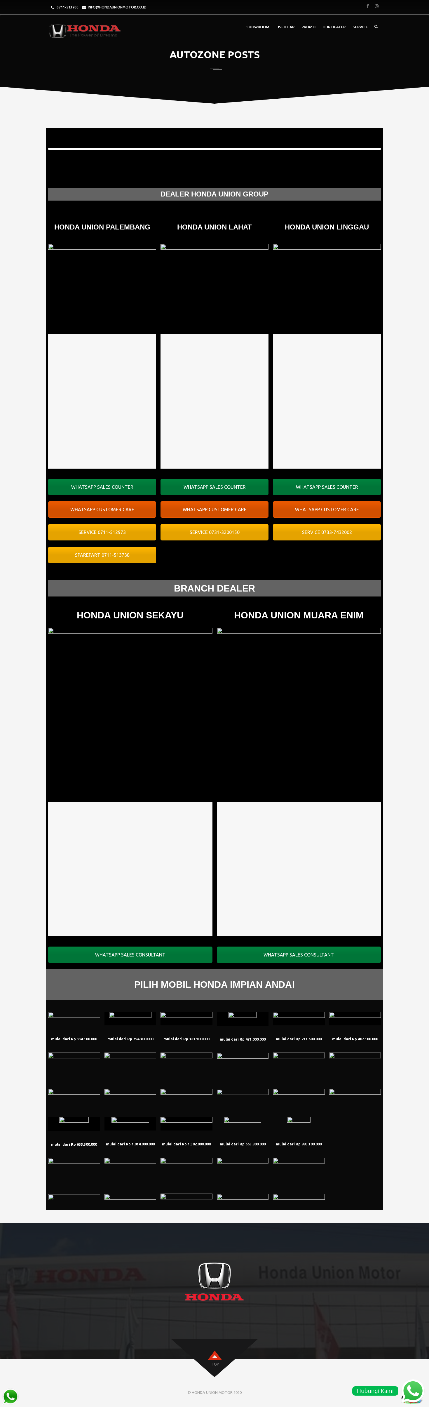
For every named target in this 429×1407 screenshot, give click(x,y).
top (215, 1364)
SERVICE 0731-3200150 (215, 532)
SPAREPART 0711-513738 (102, 555)
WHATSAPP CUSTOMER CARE (102, 509)
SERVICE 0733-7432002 (327, 532)
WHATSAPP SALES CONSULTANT (130, 954)
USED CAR (285, 27)
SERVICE (360, 27)
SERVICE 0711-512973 (102, 532)
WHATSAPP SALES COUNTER (102, 487)
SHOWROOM (257, 27)
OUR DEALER (334, 27)
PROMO (308, 27)
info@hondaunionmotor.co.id (117, 7)
